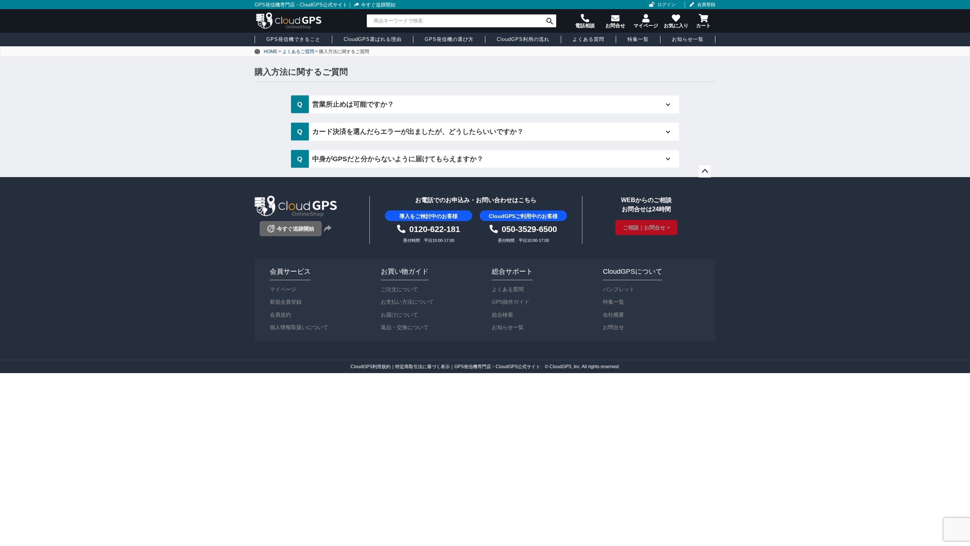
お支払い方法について (407, 302)
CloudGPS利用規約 (370, 366)
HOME (270, 51)
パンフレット (619, 289)
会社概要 (613, 315)
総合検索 (502, 315)
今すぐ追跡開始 (378, 5)
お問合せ (613, 327)
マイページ (283, 289)
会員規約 (280, 315)
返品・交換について (405, 327)
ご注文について (399, 289)
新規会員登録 (286, 302)
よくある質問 (508, 289)
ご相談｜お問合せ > (646, 227)
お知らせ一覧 (508, 327)
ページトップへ (705, 171)
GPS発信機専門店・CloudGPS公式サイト (301, 5)
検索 (549, 21)
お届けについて (399, 315)
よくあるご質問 (298, 51)
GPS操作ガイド (510, 302)
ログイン (666, 4)
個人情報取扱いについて (299, 327)
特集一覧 (613, 302)
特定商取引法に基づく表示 (422, 366)
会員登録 (706, 4)
